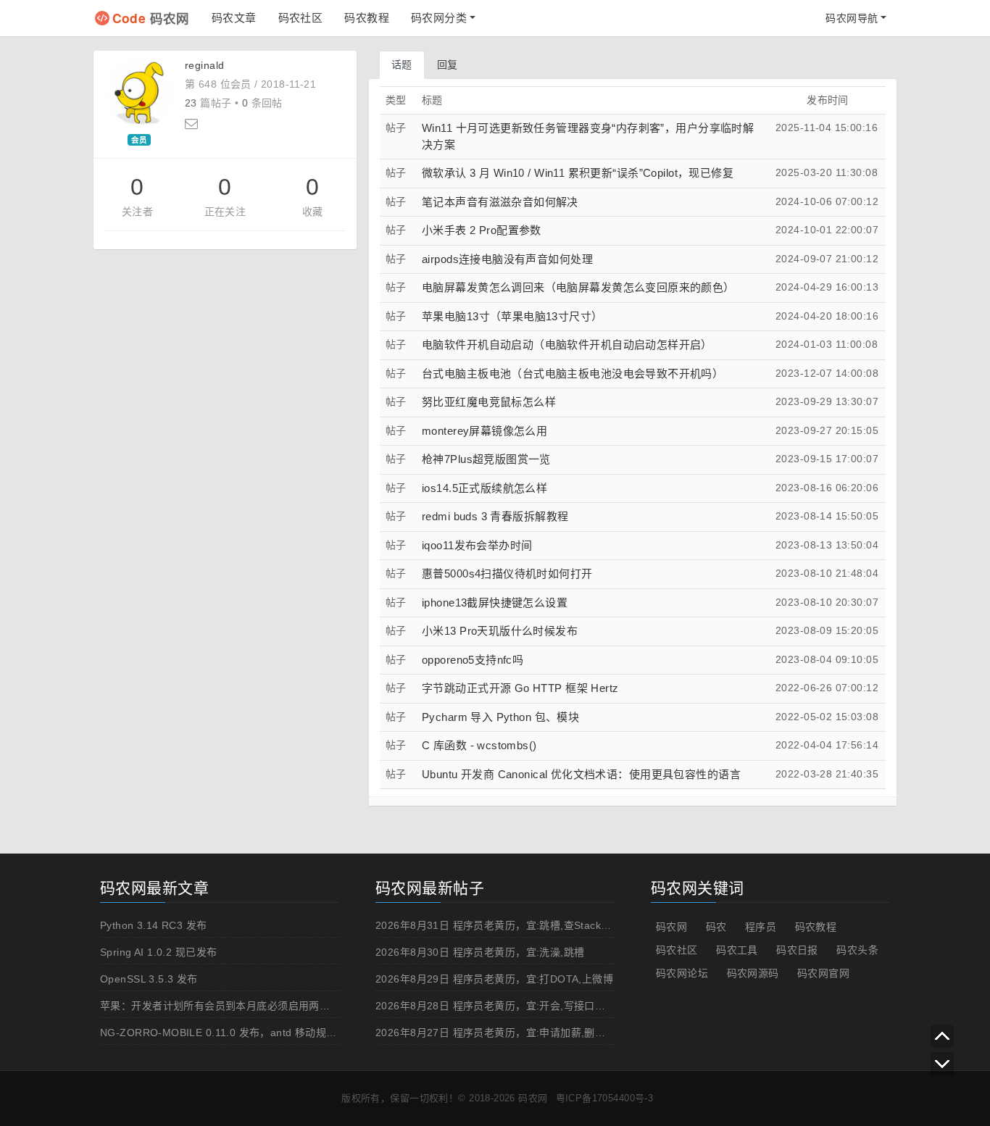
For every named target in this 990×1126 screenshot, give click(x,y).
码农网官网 (823, 973)
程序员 (760, 927)
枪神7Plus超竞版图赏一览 (486, 459)
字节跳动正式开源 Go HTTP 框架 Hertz (520, 688)
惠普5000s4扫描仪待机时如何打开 (507, 573)
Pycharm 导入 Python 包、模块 (500, 717)
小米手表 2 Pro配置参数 (481, 230)
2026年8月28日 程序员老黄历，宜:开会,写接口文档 (495, 1006)
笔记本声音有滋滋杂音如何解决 (500, 202)
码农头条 (857, 950)
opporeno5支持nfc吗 (472, 660)
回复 (447, 64)
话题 (401, 64)
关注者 (137, 211)
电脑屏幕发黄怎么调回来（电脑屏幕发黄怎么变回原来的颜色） (578, 287)
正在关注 (225, 211)
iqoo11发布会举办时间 (477, 545)
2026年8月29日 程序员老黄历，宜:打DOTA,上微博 (494, 979)
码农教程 (366, 18)
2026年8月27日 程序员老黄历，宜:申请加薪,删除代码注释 (511, 1032)
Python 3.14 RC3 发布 (153, 925)
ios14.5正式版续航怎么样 (484, 488)
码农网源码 (753, 973)
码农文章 (234, 18)
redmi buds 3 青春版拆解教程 (495, 516)
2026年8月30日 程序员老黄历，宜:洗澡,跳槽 (480, 952)
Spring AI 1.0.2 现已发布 (158, 952)
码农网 (151, 18)
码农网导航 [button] (851, 18)
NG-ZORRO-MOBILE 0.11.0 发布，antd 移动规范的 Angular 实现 (256, 1032)
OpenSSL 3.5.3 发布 (149, 979)
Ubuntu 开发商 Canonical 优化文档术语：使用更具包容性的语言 (581, 774)
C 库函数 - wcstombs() (479, 745)
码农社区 (300, 18)
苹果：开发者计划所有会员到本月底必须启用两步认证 (225, 1006)
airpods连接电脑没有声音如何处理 (507, 259)
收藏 (312, 211)
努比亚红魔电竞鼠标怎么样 (489, 402)
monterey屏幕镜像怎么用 (484, 431)
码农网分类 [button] (439, 18)
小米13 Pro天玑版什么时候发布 (500, 631)
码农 (716, 927)
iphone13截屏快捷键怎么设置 (494, 602)
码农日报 (797, 950)
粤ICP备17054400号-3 (605, 1098)
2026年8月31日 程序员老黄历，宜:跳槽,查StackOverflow (509, 925)
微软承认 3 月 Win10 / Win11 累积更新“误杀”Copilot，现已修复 (577, 173)
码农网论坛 (682, 973)
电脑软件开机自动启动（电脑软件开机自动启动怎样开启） (567, 344)
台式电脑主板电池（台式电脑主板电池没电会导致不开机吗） (572, 373)
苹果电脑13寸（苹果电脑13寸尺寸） (512, 316)
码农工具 (737, 950)
